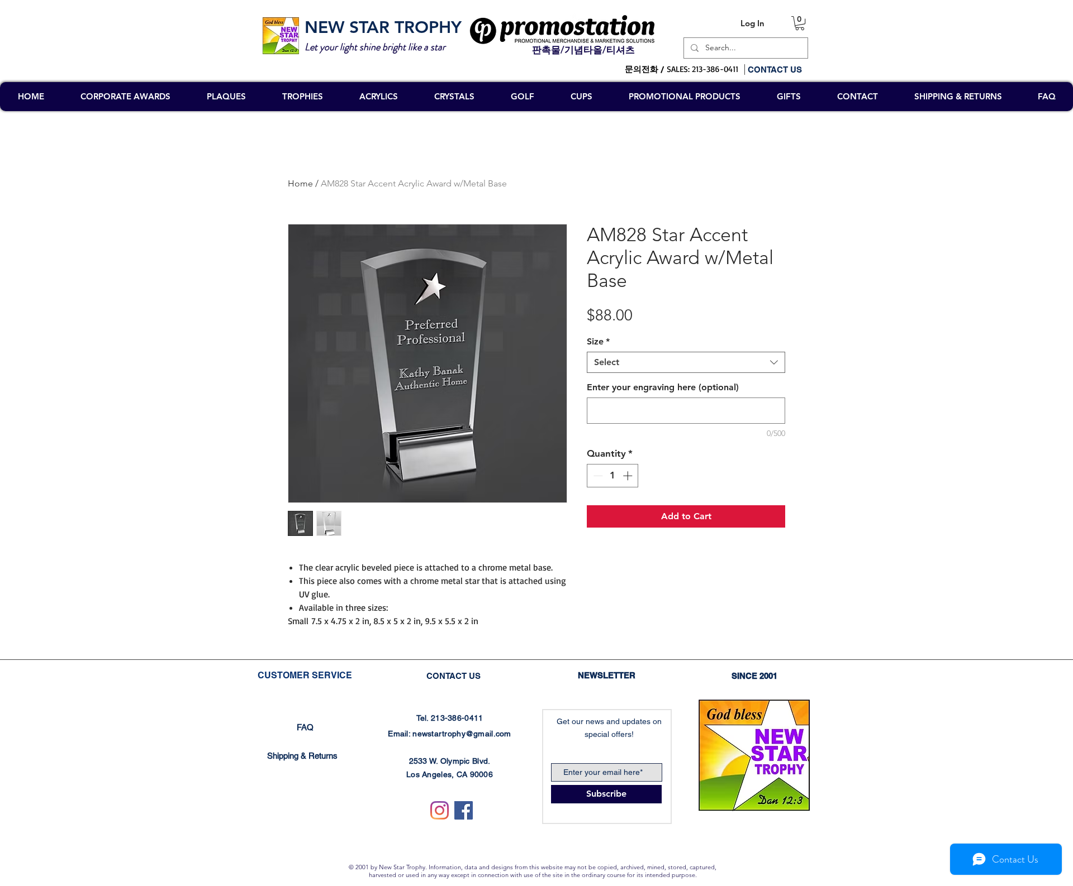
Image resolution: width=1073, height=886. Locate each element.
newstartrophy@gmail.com (461, 733)
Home (300, 183)
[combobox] (686, 362)
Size (598, 341)
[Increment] (628, 475)
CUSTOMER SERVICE (305, 675)
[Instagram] (439, 810)
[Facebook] (463, 810)
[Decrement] (596, 475)
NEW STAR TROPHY (383, 27)
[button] (799, 23)
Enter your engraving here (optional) (663, 387)
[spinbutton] (612, 475)
